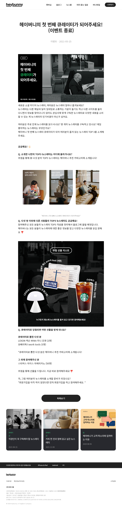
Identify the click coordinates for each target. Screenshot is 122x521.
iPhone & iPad (43, 465)
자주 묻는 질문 (82, 4)
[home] (14, 5)
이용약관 (8, 481)
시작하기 (110, 4)
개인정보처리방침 (19, 481)
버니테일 (96, 4)
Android (55, 465)
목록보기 (61, 398)
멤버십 (48, 4)
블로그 (59, 4)
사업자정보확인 (61, 491)
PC (64, 465)
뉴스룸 (69, 4)
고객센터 (113, 481)
